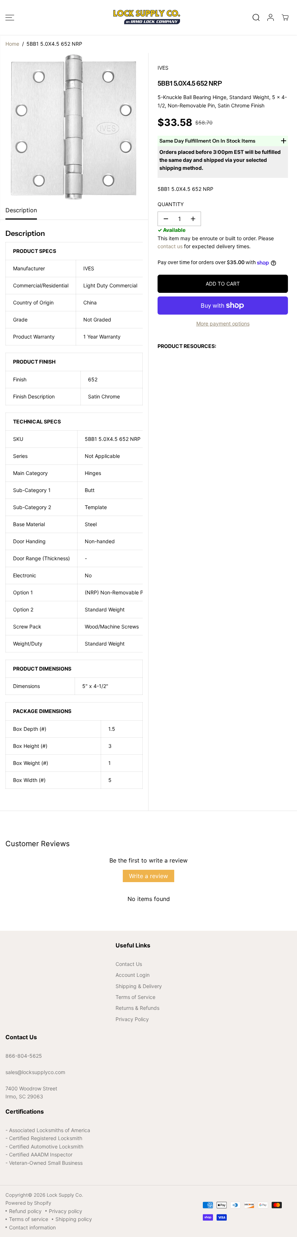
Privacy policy (65, 1211)
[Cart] (285, 17)
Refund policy (25, 1211)
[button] (9, 17)
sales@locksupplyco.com (35, 1072)
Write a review (148, 876)
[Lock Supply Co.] (146, 17)
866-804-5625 (23, 1056)
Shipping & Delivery (139, 986)
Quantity (171, 204)
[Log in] (270, 17)
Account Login (133, 975)
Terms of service (28, 1219)
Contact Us (129, 964)
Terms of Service (135, 997)
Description (21, 210)
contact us (170, 246)
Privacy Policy (132, 1019)
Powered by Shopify (28, 1203)
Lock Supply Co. (65, 1195)
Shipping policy (73, 1219)
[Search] (256, 17)
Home (12, 44)
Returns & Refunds (137, 1008)
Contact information (32, 1227)
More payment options (223, 323)
